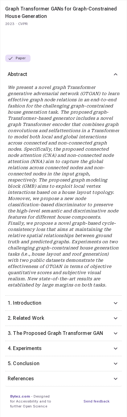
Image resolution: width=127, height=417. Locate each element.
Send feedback (96, 401)
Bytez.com (20, 396)
